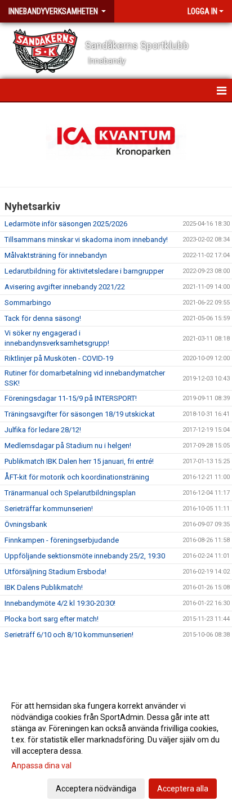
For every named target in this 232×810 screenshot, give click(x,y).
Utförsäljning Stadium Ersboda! (55, 571)
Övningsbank (26, 524)
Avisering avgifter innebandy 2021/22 (65, 287)
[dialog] (116, 746)
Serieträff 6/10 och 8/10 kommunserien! (69, 634)
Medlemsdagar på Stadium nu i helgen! (68, 445)
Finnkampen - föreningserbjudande (62, 540)
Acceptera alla (182, 788)
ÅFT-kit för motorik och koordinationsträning (77, 477)
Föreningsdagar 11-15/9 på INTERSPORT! (71, 398)
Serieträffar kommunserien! (49, 508)
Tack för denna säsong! (43, 318)
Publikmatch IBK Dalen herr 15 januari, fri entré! (79, 461)
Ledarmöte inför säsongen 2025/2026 (66, 224)
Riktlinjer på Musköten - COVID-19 (59, 358)
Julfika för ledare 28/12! (43, 430)
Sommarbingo (28, 302)
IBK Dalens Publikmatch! (44, 587)
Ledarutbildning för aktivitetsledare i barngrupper (84, 271)
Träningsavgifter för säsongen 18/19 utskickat (80, 414)
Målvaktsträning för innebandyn (56, 255)
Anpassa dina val (41, 765)
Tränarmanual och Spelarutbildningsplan (70, 493)
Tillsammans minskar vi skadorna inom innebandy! (86, 239)
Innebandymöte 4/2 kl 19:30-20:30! (60, 603)
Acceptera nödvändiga (96, 788)
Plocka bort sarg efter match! (52, 619)
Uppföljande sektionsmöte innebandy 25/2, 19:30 (85, 556)
